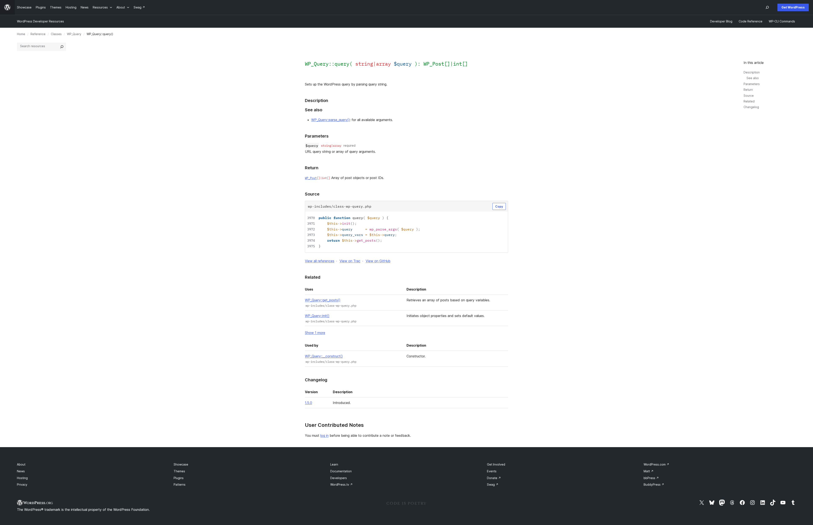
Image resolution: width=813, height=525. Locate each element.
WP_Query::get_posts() (322, 300)
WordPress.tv (341, 484)
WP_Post (433, 63)
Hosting (22, 478)
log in (324, 435)
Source (749, 95)
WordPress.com (656, 464)
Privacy (22, 484)
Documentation (341, 471)
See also (753, 78)
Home (21, 34)
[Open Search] (767, 7)
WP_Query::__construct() (324, 356)
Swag (492, 484)
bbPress (651, 478)
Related (749, 101)
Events (491, 471)
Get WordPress (793, 7)
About (21, 464)
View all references (319, 261)
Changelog (751, 107)
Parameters (752, 84)
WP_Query (74, 34)
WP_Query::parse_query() (330, 120)
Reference (38, 34)
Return (748, 89)
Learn (334, 464)
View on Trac (350, 261)
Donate (494, 478)
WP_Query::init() (317, 316)
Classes (56, 34)
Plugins (179, 478)
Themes (179, 471)
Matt (649, 471)
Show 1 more (315, 333)
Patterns (179, 484)
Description (752, 72)
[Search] (62, 47)
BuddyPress (654, 484)
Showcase (181, 464)
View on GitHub (378, 261)
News (21, 471)
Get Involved (496, 464)
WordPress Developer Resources (40, 21)
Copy (499, 206)
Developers (338, 478)
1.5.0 (308, 403)
